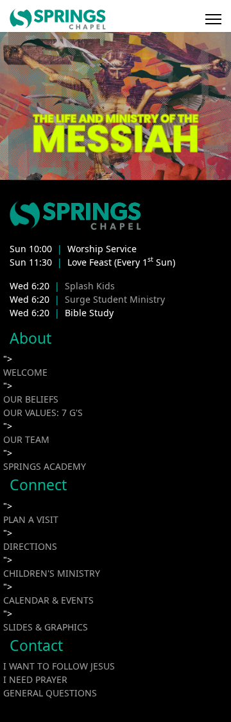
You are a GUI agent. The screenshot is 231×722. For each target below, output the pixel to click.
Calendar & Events (48, 600)
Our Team (26, 439)
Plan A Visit (30, 519)
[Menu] (213, 19)
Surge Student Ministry (115, 299)
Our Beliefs (30, 399)
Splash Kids (90, 286)
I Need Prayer (35, 679)
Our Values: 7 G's (43, 412)
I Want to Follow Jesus (59, 666)
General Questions (50, 693)
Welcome (25, 372)
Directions (30, 546)
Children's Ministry (51, 573)
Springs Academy (44, 466)
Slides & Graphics (45, 627)
